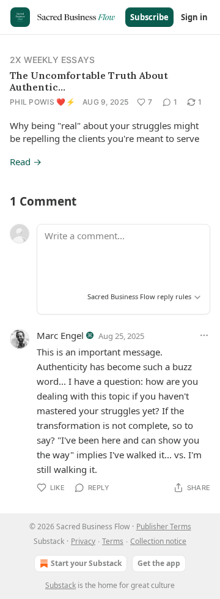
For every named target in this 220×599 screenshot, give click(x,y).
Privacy (83, 541)
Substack (60, 585)
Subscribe (149, 17)
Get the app (159, 563)
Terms (112, 541)
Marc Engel (60, 335)
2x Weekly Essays (52, 59)
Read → (26, 161)
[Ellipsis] (204, 335)
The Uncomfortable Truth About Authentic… (89, 81)
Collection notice (158, 541)
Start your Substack (86, 563)
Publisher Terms (163, 526)
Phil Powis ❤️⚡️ (42, 101)
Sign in (194, 17)
